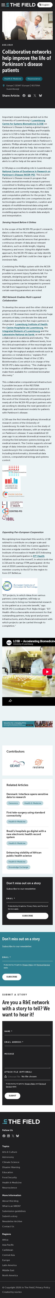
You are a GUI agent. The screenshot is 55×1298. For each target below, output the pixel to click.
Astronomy (8, 1157)
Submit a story (9, 1216)
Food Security (9, 1177)
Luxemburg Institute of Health (31, 324)
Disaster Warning (11, 1167)
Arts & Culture (9, 1152)
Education (7, 1172)
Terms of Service (43, 965)
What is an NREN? (11, 1206)
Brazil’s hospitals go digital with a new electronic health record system (26, 834)
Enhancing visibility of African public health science (23, 854)
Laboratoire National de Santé (18, 334)
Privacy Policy (32, 906)
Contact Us (8, 1226)
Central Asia (8, 1255)
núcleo (18, 1292)
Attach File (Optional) (18, 1072)
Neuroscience (34, 79)
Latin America (9, 1265)
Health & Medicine (12, 79)
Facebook (24, 95)
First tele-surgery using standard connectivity (25, 814)
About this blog (10, 1201)
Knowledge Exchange (18, 867)
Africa (5, 1239)
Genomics (13, 803)
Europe (9, 85)
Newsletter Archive (12, 1221)
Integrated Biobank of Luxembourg (21, 331)
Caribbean (7, 1250)
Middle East (8, 1270)
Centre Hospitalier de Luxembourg (24, 327)
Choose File (14, 1076)
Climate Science (10, 1162)
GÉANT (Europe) (22, 85)
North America (10, 1275)
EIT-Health (39, 556)
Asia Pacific (8, 1244)
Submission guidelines (14, 1211)
